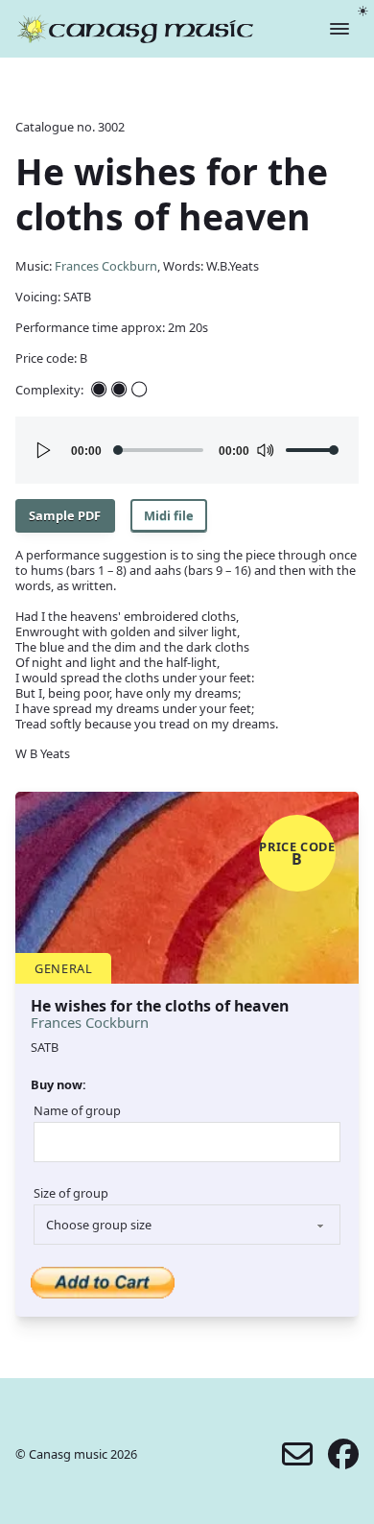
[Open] (339, 29)
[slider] (312, 450)
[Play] (44, 450)
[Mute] (264, 450)
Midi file (169, 515)
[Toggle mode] (363, 11)
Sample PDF (65, 515)
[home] (135, 29)
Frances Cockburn (106, 265)
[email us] (297, 1454)
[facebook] (343, 1454)
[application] (187, 450)
